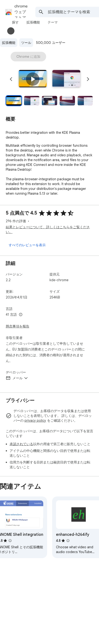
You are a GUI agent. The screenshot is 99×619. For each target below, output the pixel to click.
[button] (32, 79)
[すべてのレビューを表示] (27, 245)
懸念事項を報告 (17, 326)
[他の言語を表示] (21, 315)
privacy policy (35, 420)
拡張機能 (8, 43)
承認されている (21, 444)
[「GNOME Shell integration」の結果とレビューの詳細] (10, 540)
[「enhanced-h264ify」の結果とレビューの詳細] (68, 540)
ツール (26, 43)
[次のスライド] (88, 79)
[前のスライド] (11, 79)
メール (17, 378)
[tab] (15, 22)
